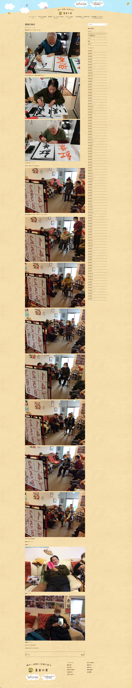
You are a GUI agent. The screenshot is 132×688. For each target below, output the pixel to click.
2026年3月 (90, 64)
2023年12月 (90, 139)
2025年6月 (90, 89)
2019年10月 (90, 279)
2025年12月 (90, 73)
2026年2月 (90, 67)
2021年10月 (90, 212)
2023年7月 (90, 153)
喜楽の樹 (89, 665)
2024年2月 (90, 134)
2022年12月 (90, 173)
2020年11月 (90, 243)
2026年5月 (90, 59)
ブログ (34, 27)
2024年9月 (90, 114)
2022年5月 (90, 192)
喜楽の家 (69, 665)
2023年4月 (90, 162)
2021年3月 (90, 231)
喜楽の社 (89, 667)
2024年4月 (90, 128)
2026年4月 (90, 61)
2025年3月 (90, 98)
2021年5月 (90, 226)
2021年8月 (90, 218)
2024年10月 (90, 112)
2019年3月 (90, 298)
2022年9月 (90, 181)
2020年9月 (90, 248)
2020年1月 (90, 270)
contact (97, 4)
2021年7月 (90, 220)
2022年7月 (90, 187)
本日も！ (90, 44)
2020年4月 (90, 262)
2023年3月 (90, 165)
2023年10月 (90, 145)
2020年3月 (90, 265)
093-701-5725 (81, 4)
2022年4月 (90, 195)
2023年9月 (90, 148)
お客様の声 (69, 672)
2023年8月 (90, 151)
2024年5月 (90, 126)
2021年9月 (90, 215)
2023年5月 (90, 159)
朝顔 (89, 41)
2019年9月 (90, 282)
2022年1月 (90, 204)
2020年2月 (90, 268)
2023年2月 (90, 167)
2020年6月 (90, 257)
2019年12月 (90, 273)
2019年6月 (90, 290)
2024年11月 (90, 109)
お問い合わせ (70, 674)
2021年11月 (90, 209)
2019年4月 (90, 296)
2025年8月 (90, 84)
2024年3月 (90, 131)
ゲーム (89, 38)
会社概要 (89, 672)
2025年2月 (90, 100)
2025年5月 (90, 92)
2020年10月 (90, 245)
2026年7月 (90, 53)
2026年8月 (90, 50)
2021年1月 (90, 237)
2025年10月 (90, 78)
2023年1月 (90, 170)
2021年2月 (90, 234)
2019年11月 (90, 276)
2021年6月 (90, 223)
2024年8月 (90, 117)
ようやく (90, 31)
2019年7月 (90, 287)
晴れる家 (69, 667)
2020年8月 (90, 251)
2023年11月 (90, 142)
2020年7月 (90, 254)
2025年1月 (90, 103)
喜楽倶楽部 (89, 669)
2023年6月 (90, 156)
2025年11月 (90, 75)
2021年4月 (90, 229)
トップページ (70, 662)
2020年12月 (90, 240)
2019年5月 (90, 293)
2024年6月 (90, 123)
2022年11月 (90, 176)
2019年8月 (90, 284)
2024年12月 (90, 106)
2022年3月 (90, 198)
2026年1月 (90, 70)
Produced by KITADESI (53, 683)
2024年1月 (90, 137)
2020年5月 (90, 259)
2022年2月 (90, 201)
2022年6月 (90, 190)
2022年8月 (90, 184)
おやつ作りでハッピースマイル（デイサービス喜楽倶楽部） (97, 35)
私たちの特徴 (90, 662)
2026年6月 (90, 56)
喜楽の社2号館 (70, 669)
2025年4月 (90, 95)
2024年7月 (90, 120)
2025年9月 (90, 81)
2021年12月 (90, 206)
